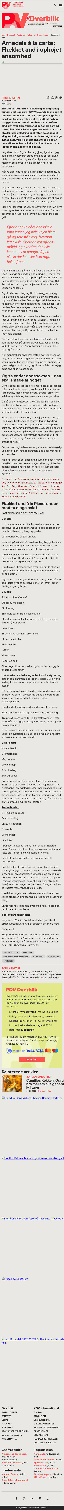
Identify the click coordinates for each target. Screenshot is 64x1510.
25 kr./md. (32, 1059)
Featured (21, 35)
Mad (4, 35)
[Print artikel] (61, 97)
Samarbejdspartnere (46, 1427)
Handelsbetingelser (46, 1439)
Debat (5, 1420)
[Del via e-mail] (56, 97)
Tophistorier (9, 1412)
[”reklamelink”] (32, 20)
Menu (60, 5)
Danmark (11, 35)
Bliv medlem (41, 1435)
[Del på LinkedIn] (52, 97)
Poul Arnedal (53, 957)
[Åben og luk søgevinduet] (54, 6)
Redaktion (40, 1416)
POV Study (8, 1427)
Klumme (41, 1091)
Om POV (38, 1412)
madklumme (38, 957)
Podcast (7, 1424)
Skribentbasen (10, 1436)
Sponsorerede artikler (15, 1431)
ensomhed (27, 953)
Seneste (6, 1416)
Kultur (29, 35)
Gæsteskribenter (44, 1424)
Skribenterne (42, 1420)
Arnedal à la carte (11, 953)
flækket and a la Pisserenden (16, 957)
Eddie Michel (40, 1465)
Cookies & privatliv (45, 1442)
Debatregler (41, 1431)
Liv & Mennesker (41, 35)
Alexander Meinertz (12, 1462)
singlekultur (8, 961)
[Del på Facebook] (48, 97)
